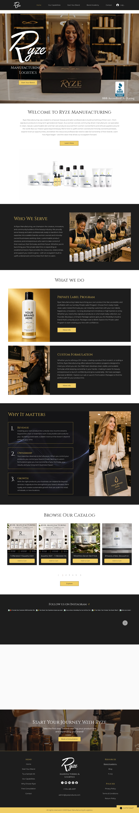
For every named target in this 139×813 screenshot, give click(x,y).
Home (28, 764)
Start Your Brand (28, 769)
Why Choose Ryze (28, 784)
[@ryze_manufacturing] (89, 604)
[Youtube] (66, 782)
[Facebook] (76, 782)
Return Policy (110, 798)
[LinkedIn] (69, 782)
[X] (62, 782)
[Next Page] (80, 575)
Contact (28, 794)
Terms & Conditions (110, 794)
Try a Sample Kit (28, 774)
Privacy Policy (110, 789)
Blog (110, 769)
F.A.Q (110, 774)
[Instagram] (73, 782)
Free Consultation (28, 789)
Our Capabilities (28, 779)
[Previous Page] (58, 575)
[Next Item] (125, 622)
